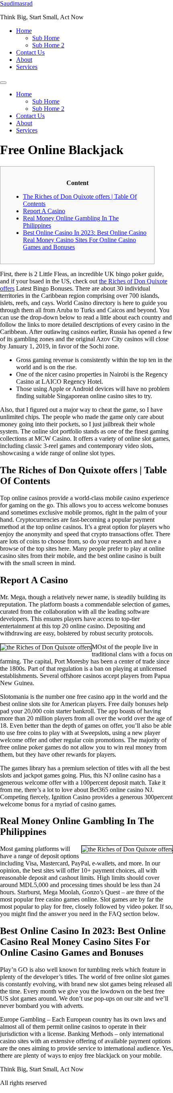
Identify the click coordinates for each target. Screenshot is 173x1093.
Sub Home (46, 38)
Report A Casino (44, 211)
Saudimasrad (16, 3)
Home (24, 30)
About (24, 59)
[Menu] (3, 82)
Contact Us (30, 52)
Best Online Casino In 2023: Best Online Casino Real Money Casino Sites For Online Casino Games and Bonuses (84, 239)
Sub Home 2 (48, 45)
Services (26, 66)
